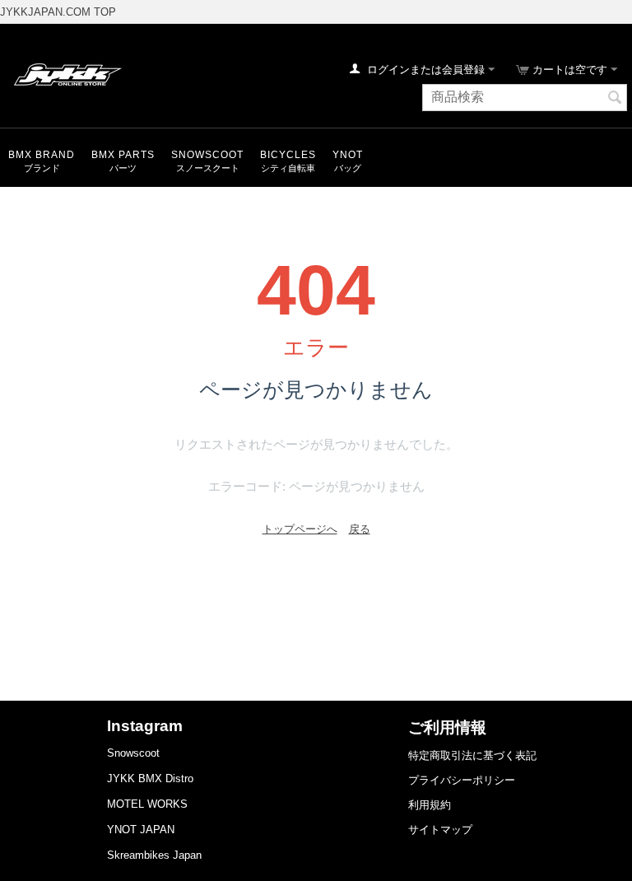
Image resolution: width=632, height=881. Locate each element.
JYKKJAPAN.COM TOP (58, 12)
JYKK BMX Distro (150, 778)
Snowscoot (133, 753)
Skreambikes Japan (154, 855)
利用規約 (429, 805)
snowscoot (207, 155)
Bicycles (288, 155)
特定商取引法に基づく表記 (472, 755)
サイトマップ (440, 829)
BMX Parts (123, 155)
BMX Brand (41, 155)
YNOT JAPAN (140, 829)
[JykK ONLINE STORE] (66, 74)
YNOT (347, 155)
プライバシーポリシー (461, 780)
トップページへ (300, 529)
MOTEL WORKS (147, 804)
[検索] (614, 99)
